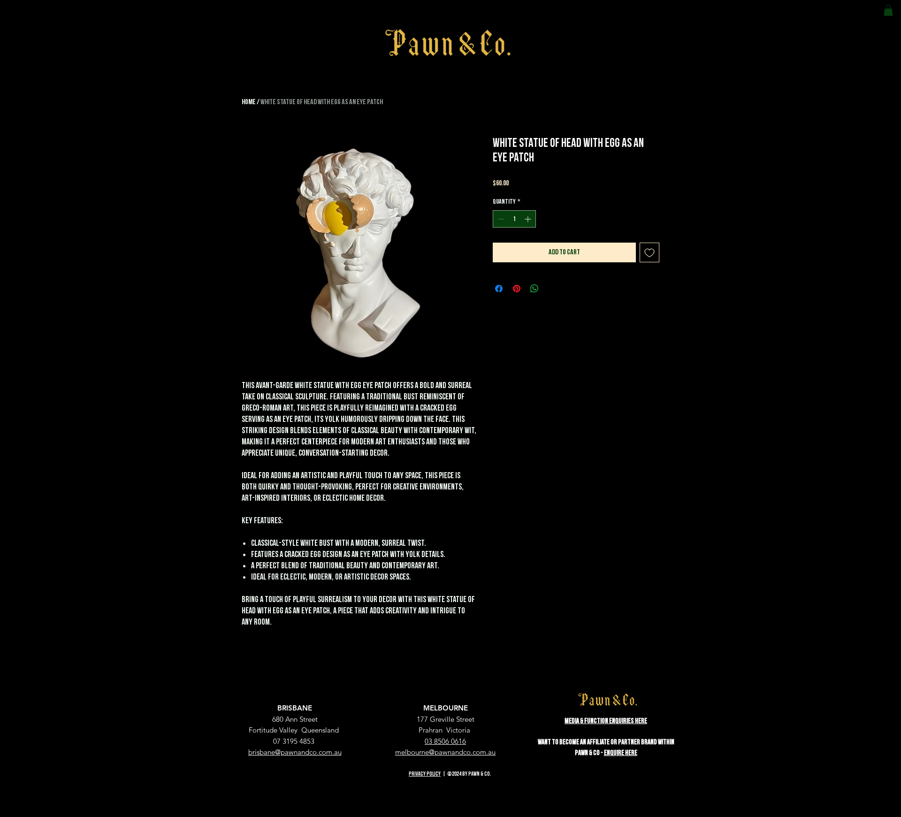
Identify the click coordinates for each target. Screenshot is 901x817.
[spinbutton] (514, 219)
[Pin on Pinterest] (516, 288)
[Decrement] (500, 219)
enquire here (620, 752)
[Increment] (528, 219)
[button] (888, 10)
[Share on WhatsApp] (534, 288)
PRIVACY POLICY (425, 774)
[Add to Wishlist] (649, 252)
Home (249, 102)
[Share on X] (552, 288)
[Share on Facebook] (498, 288)
